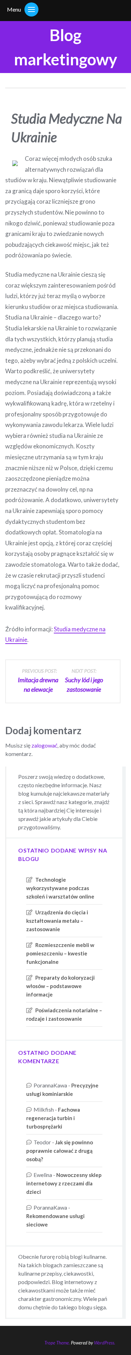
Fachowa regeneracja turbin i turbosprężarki (53, 1118)
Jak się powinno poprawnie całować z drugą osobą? (59, 1150)
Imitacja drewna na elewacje (38, 680)
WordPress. (104, 1343)
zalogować (44, 745)
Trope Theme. (57, 1343)
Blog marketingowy (65, 47)
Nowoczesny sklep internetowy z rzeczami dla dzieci (64, 1183)
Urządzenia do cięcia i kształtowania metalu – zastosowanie (57, 920)
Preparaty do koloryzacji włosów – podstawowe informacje (60, 986)
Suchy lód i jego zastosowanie (84, 680)
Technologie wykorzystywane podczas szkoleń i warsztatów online (60, 888)
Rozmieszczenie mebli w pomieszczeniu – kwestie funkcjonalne (60, 953)
